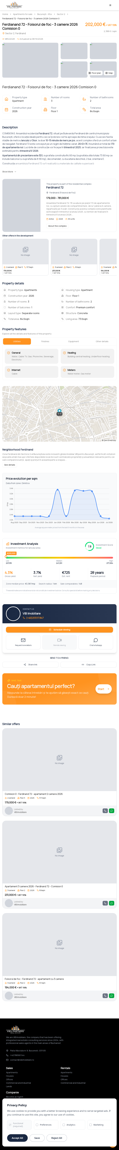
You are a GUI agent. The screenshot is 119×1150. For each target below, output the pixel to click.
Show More (7, 171)
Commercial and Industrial (18, 1082)
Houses (10, 1076)
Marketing (98, 1124)
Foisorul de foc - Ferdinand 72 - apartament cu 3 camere (34, 979)
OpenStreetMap (109, 440)
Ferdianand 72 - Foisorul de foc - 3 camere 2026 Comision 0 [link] (30, 18)
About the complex (57, 226)
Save (37, 1138)
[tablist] (59, 341)
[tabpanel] (59, 363)
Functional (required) (18, 1125)
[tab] (17, 341)
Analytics (71, 1124)
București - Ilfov (44, 14)
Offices (9, 1079)
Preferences (46, 1124)
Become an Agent (14, 1096)
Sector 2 (61, 14)
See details (9, 464)
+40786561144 (17, 1055)
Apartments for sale (22, 14)
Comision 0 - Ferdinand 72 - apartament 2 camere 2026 (34, 794)
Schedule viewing (62, 629)
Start (101, 689)
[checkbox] (10, 1125)
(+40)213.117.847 (35, 617)
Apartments (12, 1072)
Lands (9, 1086)
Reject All (56, 1138)
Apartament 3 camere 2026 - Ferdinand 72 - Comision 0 (34, 886)
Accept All (17, 1138)
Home (5, 14)
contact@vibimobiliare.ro (22, 1059)
